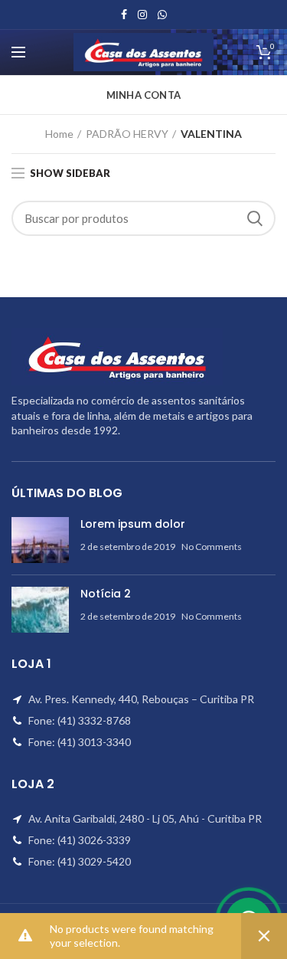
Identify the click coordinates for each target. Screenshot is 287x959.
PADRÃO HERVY (127, 133)
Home (59, 133)
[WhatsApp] (162, 15)
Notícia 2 (105, 593)
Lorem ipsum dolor (132, 524)
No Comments (211, 546)
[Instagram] (142, 15)
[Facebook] (124, 15)
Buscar (255, 218)
